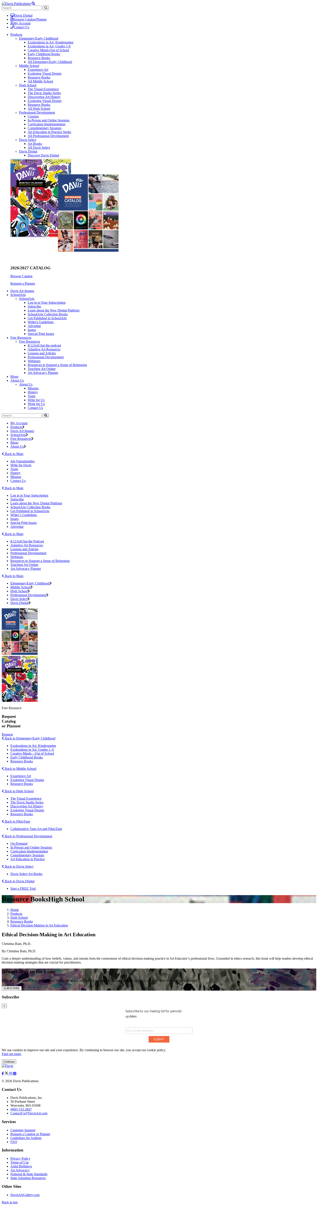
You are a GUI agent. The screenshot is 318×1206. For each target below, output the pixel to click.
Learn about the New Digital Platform (53, 310)
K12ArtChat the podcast (44, 345)
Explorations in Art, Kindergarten (50, 42)
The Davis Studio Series (44, 93)
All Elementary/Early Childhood (50, 62)
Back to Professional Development (28, 836)
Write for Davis (20, 465)
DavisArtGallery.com (25, 1195)
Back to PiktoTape (17, 821)
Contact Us (21, 27)
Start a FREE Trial (23, 888)
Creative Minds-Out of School (48, 50)
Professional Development (37, 112)
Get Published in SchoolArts (47, 318)
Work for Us (36, 404)
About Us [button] (17, 380)
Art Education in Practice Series (49, 132)
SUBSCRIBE (11, 988)
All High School (39, 108)
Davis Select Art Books (26, 874)
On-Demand (18, 843)
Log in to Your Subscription (47, 302)
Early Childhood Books (44, 54)
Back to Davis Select (18, 866)
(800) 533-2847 (21, 1109)
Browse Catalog (21, 276)
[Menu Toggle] (33, 3)
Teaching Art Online (42, 369)
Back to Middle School (20, 768)
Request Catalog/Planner (30, 19)
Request (7, 734)
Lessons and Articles (42, 353)
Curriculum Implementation (46, 124)
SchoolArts (26, 298)
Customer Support (22, 1130)
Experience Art (38, 69)
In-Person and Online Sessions (48, 120)
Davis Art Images (22, 291)
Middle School (29, 66)
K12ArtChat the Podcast (27, 541)
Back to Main (13, 454)
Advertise (34, 326)
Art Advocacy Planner (43, 373)
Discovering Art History (44, 97)
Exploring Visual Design (44, 73)
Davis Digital (23, 15)
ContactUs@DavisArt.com (28, 1113)
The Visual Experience (43, 89)
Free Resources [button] (20, 337)
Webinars (34, 361)
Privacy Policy (20, 1158)
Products (16, 427)
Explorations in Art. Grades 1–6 (32, 749)
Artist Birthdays (21, 1166)
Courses (33, 116)
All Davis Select (39, 147)
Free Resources (29, 341)
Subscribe (34, 306)
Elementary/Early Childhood (38, 38)
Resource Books (39, 58)
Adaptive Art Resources (44, 349)
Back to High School (19, 791)
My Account (22, 23)
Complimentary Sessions (44, 128)
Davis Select (27, 140)
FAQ (13, 1142)
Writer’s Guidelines (23, 515)
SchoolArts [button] (18, 295)
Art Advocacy (20, 1170)
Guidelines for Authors (26, 1138)
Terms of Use (19, 1162)
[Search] (46, 415)
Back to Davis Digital (19, 881)
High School (27, 85)
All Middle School (40, 81)
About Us (25, 384)
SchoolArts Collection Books (48, 314)
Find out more (11, 1054)
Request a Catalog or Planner (30, 1134)
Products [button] (16, 34)
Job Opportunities (22, 461)
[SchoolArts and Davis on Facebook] (3, 1073)
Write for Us (36, 400)
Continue (8, 1061)
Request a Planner (22, 283)
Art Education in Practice (27, 859)
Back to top (10, 1202)
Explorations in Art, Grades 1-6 (49, 46)
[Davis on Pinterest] (14, 1073)
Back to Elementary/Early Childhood (29, 738)
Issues (32, 330)
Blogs (14, 376)
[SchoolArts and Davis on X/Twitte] (7, 1073)
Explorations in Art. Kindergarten (33, 745)
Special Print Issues (41, 334)
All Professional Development (48, 136)
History (33, 392)
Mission (33, 388)
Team (31, 396)
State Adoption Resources (28, 1178)
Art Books (35, 143)
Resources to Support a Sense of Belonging (57, 365)
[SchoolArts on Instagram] (11, 1073)
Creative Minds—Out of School (32, 753)
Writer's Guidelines (41, 322)
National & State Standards (28, 1174)
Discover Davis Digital (43, 155)
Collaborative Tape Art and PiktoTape (36, 829)
